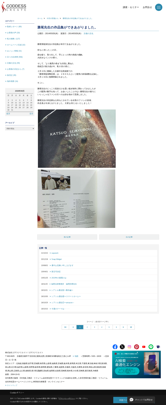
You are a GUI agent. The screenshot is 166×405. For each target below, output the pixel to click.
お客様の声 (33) (13, 33)
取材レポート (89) (14, 27)
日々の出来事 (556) (15, 57)
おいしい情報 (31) (14, 51)
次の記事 (129, 237)
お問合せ (147, 7)
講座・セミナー (131, 7)
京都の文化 (88, 33)
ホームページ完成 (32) (16, 45)
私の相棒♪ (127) (13, 39)
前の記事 (67, 237)
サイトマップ (12, 385)
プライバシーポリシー (67, 398)
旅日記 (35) (11, 75)
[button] (141, 399)
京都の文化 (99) (13, 63)
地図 (76, 356)
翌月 (31, 114)
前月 (8, 114)
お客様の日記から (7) (15, 69)
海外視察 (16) (12, 81)
